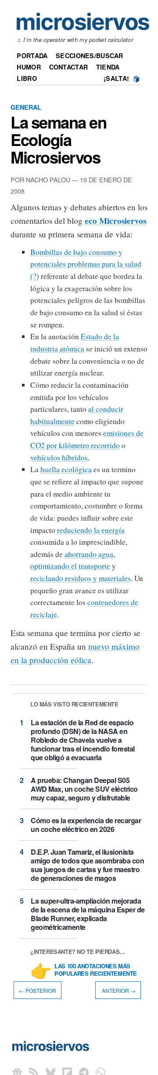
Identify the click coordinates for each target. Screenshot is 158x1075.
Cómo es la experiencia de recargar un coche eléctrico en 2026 (86, 824)
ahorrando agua (89, 554)
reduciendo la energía (91, 530)
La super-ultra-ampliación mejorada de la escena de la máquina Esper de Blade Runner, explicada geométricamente (88, 914)
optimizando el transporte (70, 566)
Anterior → (118, 990)
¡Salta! (116, 78)
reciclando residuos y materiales (80, 578)
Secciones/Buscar (89, 55)
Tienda (108, 67)
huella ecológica (66, 469)
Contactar (68, 67)
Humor (28, 67)
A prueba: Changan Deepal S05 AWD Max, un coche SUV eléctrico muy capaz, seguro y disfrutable (84, 789)
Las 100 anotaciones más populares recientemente (95, 970)
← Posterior (37, 990)
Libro (26, 78)
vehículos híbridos (59, 457)
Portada (32, 55)
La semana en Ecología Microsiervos (58, 139)
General (26, 107)
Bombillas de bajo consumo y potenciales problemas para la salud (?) (85, 264)
